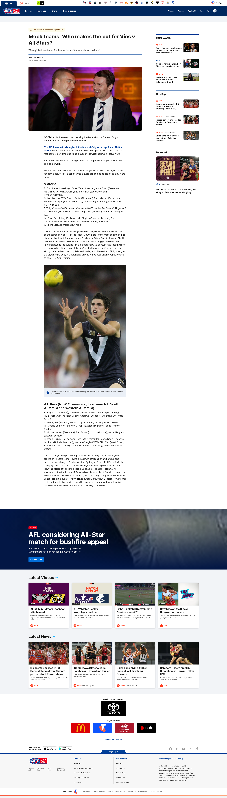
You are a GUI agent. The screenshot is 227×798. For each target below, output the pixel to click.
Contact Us (78, 782)
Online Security (156, 791)
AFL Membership (122, 782)
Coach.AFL (120, 768)
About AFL (77, 763)
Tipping (191, 11)
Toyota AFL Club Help (82, 773)
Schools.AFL (121, 777)
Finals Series (69, 11)
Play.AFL (119, 763)
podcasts (166, 184)
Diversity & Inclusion (81, 777)
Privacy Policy (49, 769)
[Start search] (208, 11)
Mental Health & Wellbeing (83, 768)
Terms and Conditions (102, 791)
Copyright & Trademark (137, 791)
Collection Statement (61, 769)
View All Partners (112, 739)
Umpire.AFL (120, 773)
